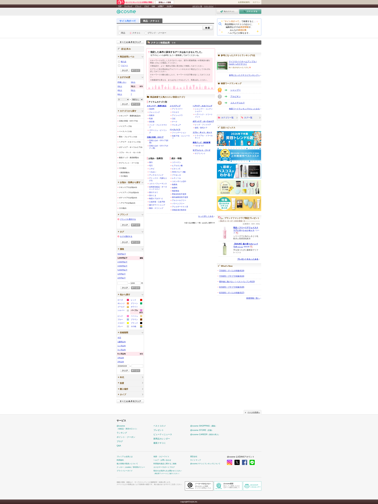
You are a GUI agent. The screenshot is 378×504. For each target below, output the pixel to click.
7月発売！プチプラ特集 (231, 276)
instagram (229, 462)
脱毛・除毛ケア (201, 128)
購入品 (123, 62)
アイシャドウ (177, 115)
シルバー (123, 310)
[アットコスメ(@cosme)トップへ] (126, 12)
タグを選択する (126, 236)
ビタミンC (176, 169)
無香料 (174, 188)
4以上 (120, 90)
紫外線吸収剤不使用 (180, 197)
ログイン (256, 2)
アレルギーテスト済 (180, 207)
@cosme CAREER (205, 434)
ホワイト (136, 307)
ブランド (138, 6)
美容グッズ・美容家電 (201, 142)
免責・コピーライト (161, 457)
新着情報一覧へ (253, 298)
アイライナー (177, 109)
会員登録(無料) (244, 2)
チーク (174, 122)
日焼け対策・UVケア (155, 137)
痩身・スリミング (156, 208)
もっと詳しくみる (206, 216)
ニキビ (151, 169)
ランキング (128, 6)
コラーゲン (176, 162)
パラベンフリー (178, 204)
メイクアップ (175, 106)
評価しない (122, 82)
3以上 (137, 86)
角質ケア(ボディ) (156, 199)
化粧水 (151, 115)
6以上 (120, 94)
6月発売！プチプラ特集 (231, 287)
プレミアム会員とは (125, 457)
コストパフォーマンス (158, 184)
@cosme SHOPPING (203, 426)
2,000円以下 (122, 262)
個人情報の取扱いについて (127, 464)
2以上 (120, 86)
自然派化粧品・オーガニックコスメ (158, 188)
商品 (123, 33)
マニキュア (176, 125)
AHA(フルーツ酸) (179, 172)
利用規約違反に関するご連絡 (164, 464)
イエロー (123, 323)
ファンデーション (179, 133)
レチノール (176, 178)
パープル (137, 311)
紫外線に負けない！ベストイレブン (237, 281)
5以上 (133, 90)
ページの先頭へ (253, 412)
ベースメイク (175, 129)
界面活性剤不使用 (179, 194)
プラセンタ (176, 175)
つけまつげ (199, 146)
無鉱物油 (175, 191)
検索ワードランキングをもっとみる (244, 109)
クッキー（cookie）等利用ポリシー (131, 467)
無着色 (174, 184)
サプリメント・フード (201, 150)
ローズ (123, 300)
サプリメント (200, 153)
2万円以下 (122, 278)
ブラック (136, 323)
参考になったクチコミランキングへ (244, 75)
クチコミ (136, 33)
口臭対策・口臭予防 (157, 202)
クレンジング (154, 112)
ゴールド (123, 307)
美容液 (151, 122)
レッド (136, 300)
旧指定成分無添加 (179, 210)
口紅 (174, 119)
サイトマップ (195, 460)
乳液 (151, 119)
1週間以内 (122, 342)
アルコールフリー (179, 200)
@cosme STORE (201, 430)
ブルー (123, 319)
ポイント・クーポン (126, 437)
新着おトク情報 (165, 2)
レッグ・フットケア (203, 125)
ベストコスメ (209, 6)
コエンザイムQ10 (179, 181)
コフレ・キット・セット (202, 132)
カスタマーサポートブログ (164, 467)
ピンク (123, 316)
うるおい (152, 172)
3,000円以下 (122, 266)
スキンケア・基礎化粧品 (156, 106)
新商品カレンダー (161, 438)
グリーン (136, 303)
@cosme (127, 427)
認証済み (130, 49)
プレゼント (158, 430)
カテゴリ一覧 (197, 6)
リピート (124, 65)
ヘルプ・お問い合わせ (162, 460)
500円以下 (122, 254)
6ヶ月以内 (130, 354)
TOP (120, 6)
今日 (119, 338)
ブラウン (136, 319)
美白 (151, 162)
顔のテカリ (153, 192)
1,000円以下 (130, 258)
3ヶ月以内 (122, 350)
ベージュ (136, 316)
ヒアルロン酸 (177, 166)
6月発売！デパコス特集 (231, 293)
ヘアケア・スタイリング (202, 106)
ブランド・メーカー (157, 33)
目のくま (152, 195)
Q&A (153, 6)
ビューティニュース (162, 434)
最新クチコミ (159, 443)
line (252, 462)
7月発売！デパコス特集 (231, 271)
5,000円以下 (122, 270)
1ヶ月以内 (122, 346)
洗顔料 (151, 109)
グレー (123, 326)
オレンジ (123, 303)
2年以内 (121, 362)
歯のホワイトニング (157, 205)
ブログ (146, 6)
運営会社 (193, 457)
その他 (136, 326)
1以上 (133, 82)
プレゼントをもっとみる (247, 259)
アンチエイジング (156, 175)
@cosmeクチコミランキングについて (205, 464)
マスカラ (175, 112)
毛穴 (151, 166)
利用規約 (120, 460)
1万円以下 (122, 274)
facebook (244, 462)
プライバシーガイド (125, 471)
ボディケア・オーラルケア (203, 121)
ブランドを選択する (128, 219)
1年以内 (121, 358)
